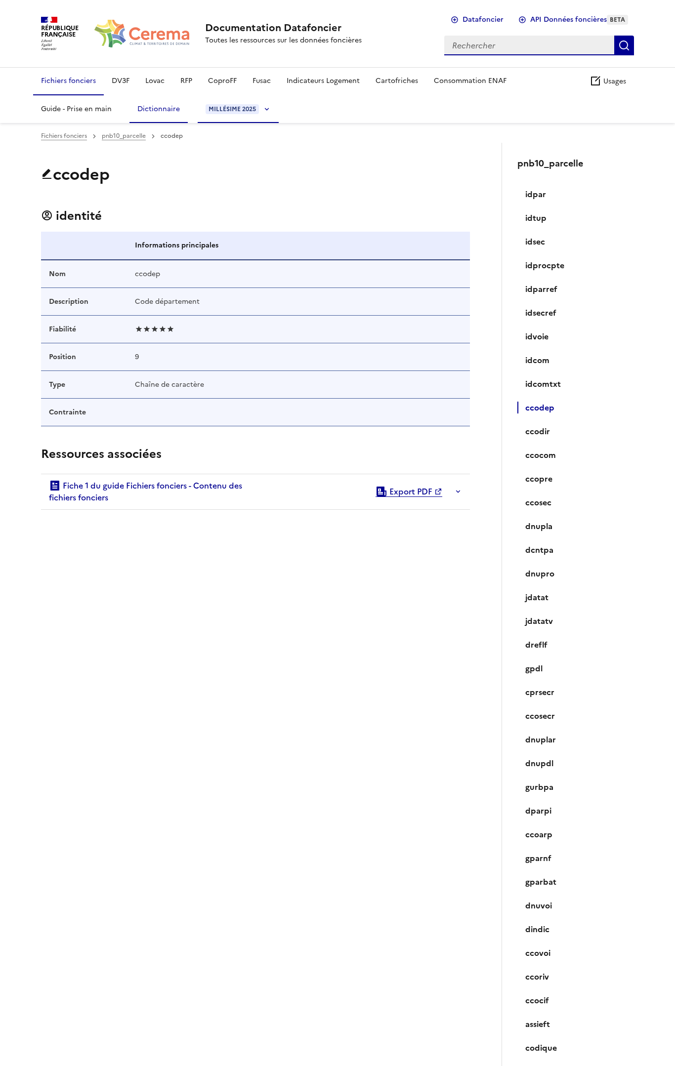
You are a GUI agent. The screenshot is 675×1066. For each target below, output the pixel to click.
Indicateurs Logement (323, 81)
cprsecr (539, 692)
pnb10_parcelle (124, 135)
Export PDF (409, 491)
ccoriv (537, 977)
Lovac (155, 81)
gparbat (540, 882)
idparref (541, 289)
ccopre (538, 479)
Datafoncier (483, 19)
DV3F (120, 81)
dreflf (536, 645)
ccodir (537, 431)
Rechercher (624, 45)
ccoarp (538, 834)
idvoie (536, 336)
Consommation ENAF (470, 81)
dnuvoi (538, 905)
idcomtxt (543, 384)
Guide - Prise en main (76, 109)
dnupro (539, 573)
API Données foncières (577, 19)
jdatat (536, 597)
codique (541, 1048)
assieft (537, 1024)
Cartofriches (397, 81)
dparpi (538, 811)
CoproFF (222, 81)
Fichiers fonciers (68, 81)
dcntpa (539, 550)
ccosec (538, 502)
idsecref (540, 313)
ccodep (539, 407)
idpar (535, 194)
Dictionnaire (158, 109)
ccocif (537, 1000)
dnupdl (539, 763)
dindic (537, 929)
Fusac (262, 81)
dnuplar (540, 739)
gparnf (538, 858)
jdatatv (539, 621)
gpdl (534, 668)
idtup (536, 218)
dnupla (538, 526)
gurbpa (539, 787)
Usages (613, 81)
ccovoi (537, 953)
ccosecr (540, 716)
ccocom (540, 455)
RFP (186, 81)
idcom (537, 360)
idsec (535, 241)
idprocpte (544, 265)
